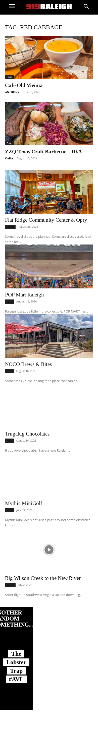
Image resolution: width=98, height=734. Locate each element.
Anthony (12, 92)
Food (9, 77)
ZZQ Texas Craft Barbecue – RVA (43, 152)
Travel (10, 226)
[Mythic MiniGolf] (49, 475)
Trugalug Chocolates (27, 434)
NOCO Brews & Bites (28, 364)
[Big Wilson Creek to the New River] (49, 550)
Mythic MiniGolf (23, 503)
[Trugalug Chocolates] (49, 405)
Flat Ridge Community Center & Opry (46, 220)
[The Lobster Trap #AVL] (16, 644)
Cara (9, 158)
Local (10, 301)
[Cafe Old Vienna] (49, 57)
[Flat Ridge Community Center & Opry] (49, 192)
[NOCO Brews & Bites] (49, 336)
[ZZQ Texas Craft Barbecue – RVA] (49, 123)
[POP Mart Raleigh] (49, 266)
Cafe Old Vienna (24, 85)
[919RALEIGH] (49, 6)
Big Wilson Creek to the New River (43, 578)
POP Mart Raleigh (24, 295)
